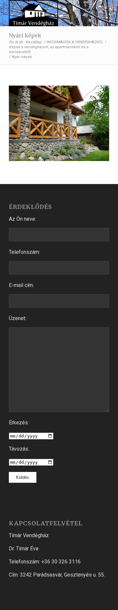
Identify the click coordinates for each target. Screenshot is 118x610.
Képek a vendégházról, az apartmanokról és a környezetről (48, 49)
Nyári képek (25, 35)
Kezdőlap (34, 42)
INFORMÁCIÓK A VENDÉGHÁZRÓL (75, 42)
